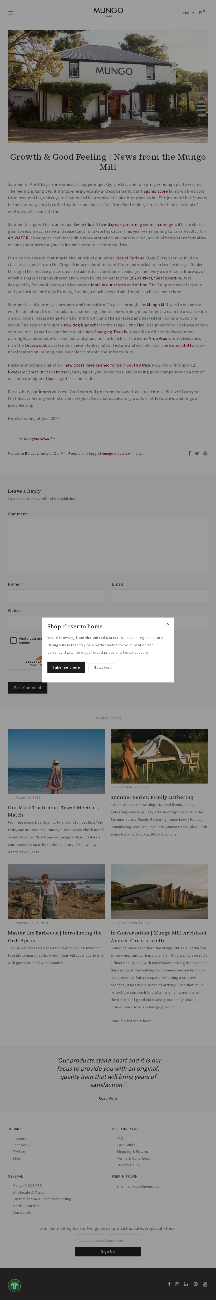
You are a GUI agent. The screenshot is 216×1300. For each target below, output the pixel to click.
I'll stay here (102, 667)
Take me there (66, 667)
